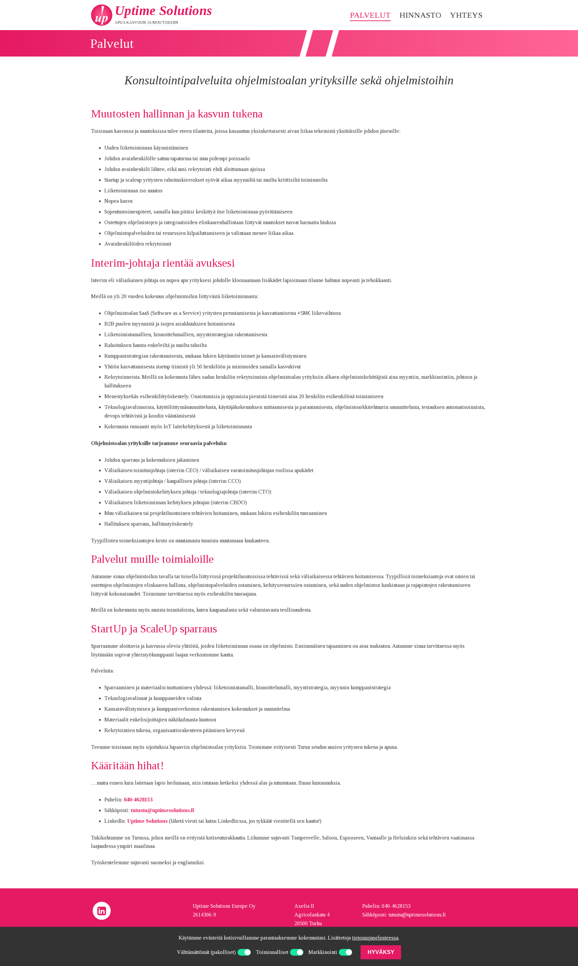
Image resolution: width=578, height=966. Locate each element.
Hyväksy (381, 952)
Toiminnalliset (272, 952)
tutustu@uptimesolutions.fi (162, 810)
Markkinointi (322, 952)
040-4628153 (138, 799)
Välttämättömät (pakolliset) (206, 952)
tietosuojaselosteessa (375, 938)
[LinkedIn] (102, 911)
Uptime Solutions (163, 10)
